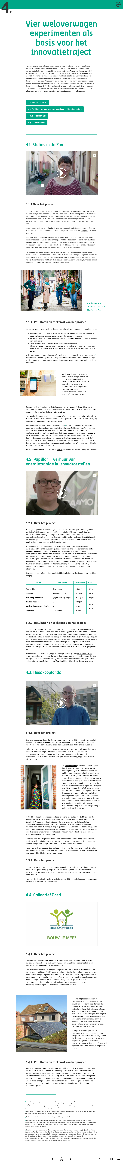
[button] (62, 924)
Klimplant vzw (59, 425)
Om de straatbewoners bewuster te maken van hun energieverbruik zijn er (75, 376)
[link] (118, 4)
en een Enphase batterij (34, 358)
